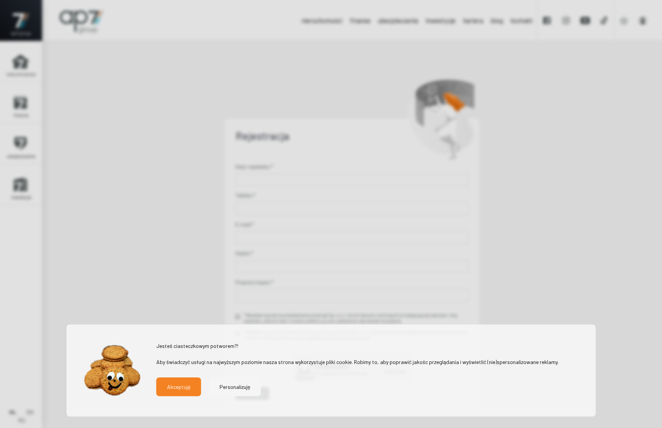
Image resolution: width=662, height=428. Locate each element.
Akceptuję (178, 387)
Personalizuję (235, 387)
